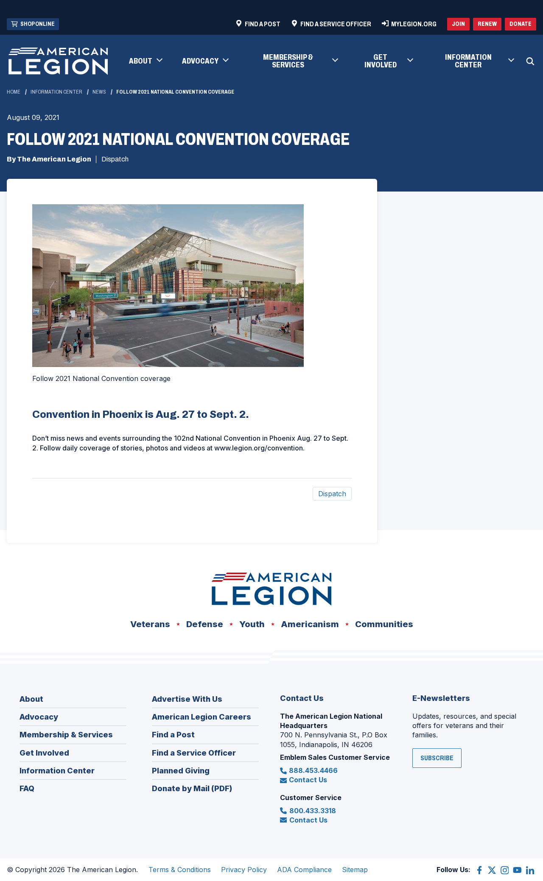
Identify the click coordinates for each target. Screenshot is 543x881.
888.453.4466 (313, 770)
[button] (145, 61)
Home (13, 92)
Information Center (56, 92)
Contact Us (308, 779)
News (99, 92)
